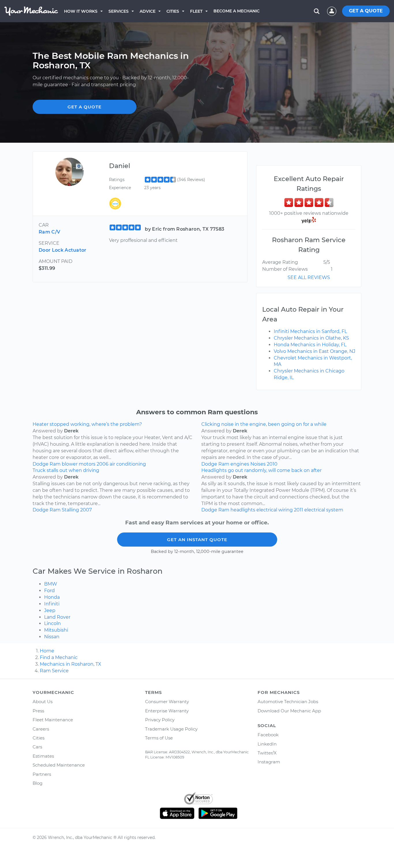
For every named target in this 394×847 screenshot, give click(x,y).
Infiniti (51, 604)
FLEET (196, 11)
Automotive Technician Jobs (288, 701)
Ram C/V (49, 232)
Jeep (49, 610)
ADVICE (147, 11)
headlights (242, 510)
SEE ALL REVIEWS (309, 277)
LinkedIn (267, 744)
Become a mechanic (236, 11)
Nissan (51, 636)
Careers (41, 729)
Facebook (268, 734)
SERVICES (118, 11)
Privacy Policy (160, 719)
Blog (37, 783)
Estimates (43, 756)
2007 (86, 510)
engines (239, 464)
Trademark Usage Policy (171, 729)
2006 (102, 464)
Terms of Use (159, 738)
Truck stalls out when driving (66, 470)
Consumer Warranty (167, 701)
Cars (37, 747)
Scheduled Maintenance (59, 765)
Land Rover (57, 617)
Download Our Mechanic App (289, 711)
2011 (298, 510)
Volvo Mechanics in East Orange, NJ (314, 351)
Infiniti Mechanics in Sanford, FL (310, 331)
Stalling (70, 510)
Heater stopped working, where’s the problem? (87, 424)
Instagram (269, 762)
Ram (55, 464)
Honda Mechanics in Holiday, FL (310, 344)
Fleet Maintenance (53, 719)
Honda (52, 597)
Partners (42, 774)
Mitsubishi (56, 630)
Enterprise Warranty (167, 711)
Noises (258, 464)
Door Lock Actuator (63, 250)
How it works (80, 11)
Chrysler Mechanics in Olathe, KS (311, 338)
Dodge (40, 464)
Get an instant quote (197, 539)
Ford (49, 590)
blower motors (78, 464)
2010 (272, 464)
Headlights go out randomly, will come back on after (261, 470)
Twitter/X (267, 753)
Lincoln (52, 623)
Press (38, 711)
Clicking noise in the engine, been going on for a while (264, 424)
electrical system (323, 510)
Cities (172, 11)
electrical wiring (274, 510)
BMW (50, 584)
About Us (42, 701)
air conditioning (128, 464)
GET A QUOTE (366, 11)
